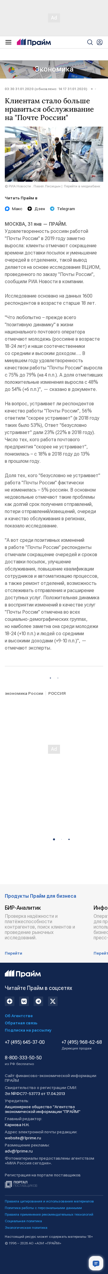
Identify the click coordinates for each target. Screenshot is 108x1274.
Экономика (54, 69)
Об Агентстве (19, 1015)
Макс (17, 208)
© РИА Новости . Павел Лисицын (33, 186)
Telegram (66, 208)
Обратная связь (21, 1022)
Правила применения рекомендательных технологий (49, 1214)
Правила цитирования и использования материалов (49, 1201)
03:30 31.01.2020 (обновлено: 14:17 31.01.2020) (46, 89)
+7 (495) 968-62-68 (82, 1045)
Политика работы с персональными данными (43, 1208)
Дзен (39, 208)
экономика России (24, 693)
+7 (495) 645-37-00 (25, 1042)
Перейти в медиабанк (82, 186)
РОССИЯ (57, 693)
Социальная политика (23, 1221)
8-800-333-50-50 (23, 1060)
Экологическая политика (26, 1228)
